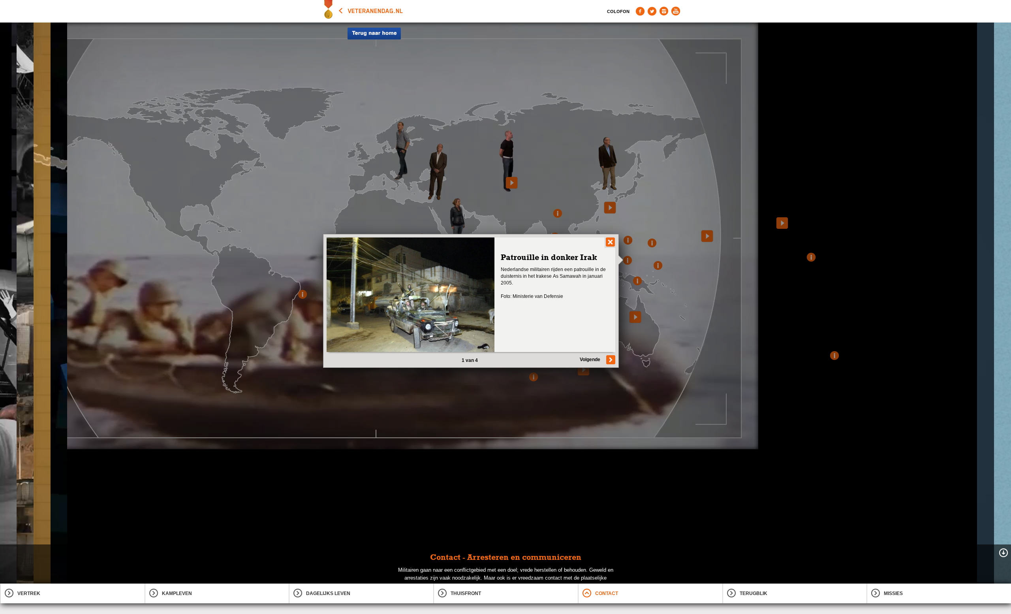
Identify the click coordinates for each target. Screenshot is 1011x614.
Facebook (640, 11)
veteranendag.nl (375, 11)
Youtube (675, 11)
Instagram (664, 11)
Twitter (652, 11)
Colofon (618, 11)
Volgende (590, 359)
